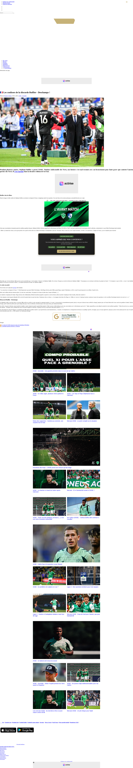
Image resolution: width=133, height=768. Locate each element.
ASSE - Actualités (23, 95)
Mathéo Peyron (3, 754)
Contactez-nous (6, 66)
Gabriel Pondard (3, 757)
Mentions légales (6, 3)
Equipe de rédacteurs (7, 4)
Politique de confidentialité (8, 1)
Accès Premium (7, 68)
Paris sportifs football (64, 722)
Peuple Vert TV (6, 65)
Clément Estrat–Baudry (4, 755)
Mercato (4, 61)
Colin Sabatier (2, 756)
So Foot (14, 287)
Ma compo (5, 60)
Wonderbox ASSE (74, 722)
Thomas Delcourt (3, 749)
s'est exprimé (19, 171)
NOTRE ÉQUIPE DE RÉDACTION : (7, 746)
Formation (5, 63)
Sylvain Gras (2, 751)
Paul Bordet (2, 752)
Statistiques (5, 64)
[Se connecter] (126, 2)
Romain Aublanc (8, 95)
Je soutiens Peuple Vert (66, 251)
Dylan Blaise (2, 759)
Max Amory (2, 750)
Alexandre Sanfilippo (20, 744)
